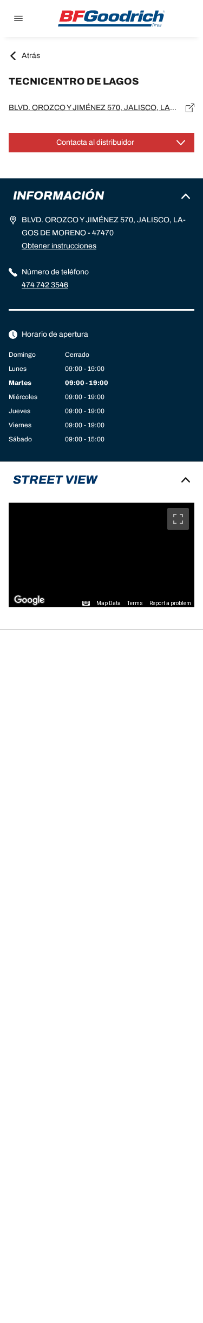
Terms (135, 603)
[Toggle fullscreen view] (178, 519)
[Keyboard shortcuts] (86, 603)
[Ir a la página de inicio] (111, 18)
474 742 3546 (45, 285)
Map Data (108, 603)
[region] (101, 555)
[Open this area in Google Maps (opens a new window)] (29, 600)
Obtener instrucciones (59, 246)
